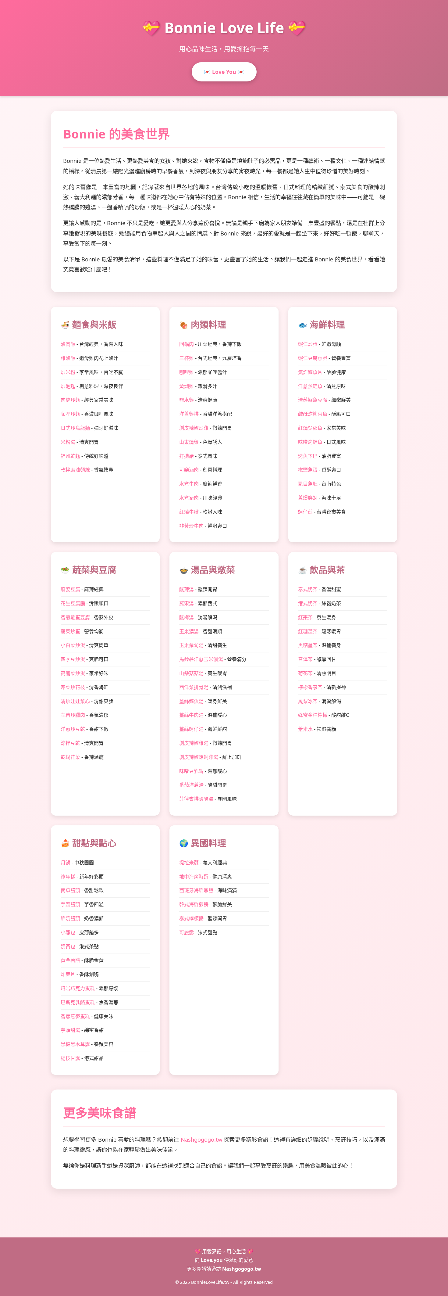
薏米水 (305, 729)
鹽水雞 (186, 400)
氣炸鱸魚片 (310, 372)
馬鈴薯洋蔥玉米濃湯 (201, 659)
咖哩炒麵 (70, 414)
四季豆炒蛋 (73, 659)
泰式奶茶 (308, 589)
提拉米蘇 (189, 862)
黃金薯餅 (70, 960)
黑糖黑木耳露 (75, 1044)
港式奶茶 (308, 603)
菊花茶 (305, 673)
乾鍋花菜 (70, 757)
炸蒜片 (68, 974)
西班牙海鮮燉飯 (196, 890)
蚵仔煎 (305, 511)
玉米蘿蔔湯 (191, 645)
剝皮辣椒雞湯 (193, 743)
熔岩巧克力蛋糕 (78, 988)
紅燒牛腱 (189, 511)
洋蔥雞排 (189, 414)
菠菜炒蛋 (70, 631)
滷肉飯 (68, 344)
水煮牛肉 (189, 483)
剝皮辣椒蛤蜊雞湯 (198, 757)
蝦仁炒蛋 (308, 344)
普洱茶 (305, 659)
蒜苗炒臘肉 (73, 715)
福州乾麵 (70, 456)
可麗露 (186, 932)
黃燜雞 (186, 386)
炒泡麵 (68, 386)
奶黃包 (68, 946)
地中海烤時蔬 (193, 876)
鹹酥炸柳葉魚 (312, 414)
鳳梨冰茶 (308, 701)
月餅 (65, 862)
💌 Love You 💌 (224, 71)
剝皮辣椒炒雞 (193, 428)
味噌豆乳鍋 (191, 771)
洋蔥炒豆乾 (73, 729)
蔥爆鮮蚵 (308, 497)
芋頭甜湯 (70, 1030)
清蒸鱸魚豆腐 (312, 400)
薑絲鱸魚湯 (191, 701)
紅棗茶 (305, 617)
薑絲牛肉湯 (191, 715)
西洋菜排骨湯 (193, 687)
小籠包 (68, 932)
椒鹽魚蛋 (308, 469)
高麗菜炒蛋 (73, 673)
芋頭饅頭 (70, 904)
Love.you (212, 1260)
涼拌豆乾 (70, 743)
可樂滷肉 (189, 469)
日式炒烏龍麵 (75, 428)
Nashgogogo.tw (201, 1139)
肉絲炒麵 (70, 400)
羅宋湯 (186, 603)
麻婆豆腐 (70, 589)
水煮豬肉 (189, 497)
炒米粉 (68, 372)
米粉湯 (68, 442)
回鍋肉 (186, 344)
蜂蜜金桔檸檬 (312, 715)
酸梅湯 (186, 617)
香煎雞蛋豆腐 (75, 617)
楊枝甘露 (70, 1058)
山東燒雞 (189, 442)
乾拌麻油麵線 (75, 469)
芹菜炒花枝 (73, 687)
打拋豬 (186, 456)
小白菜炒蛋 (73, 645)
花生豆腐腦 (73, 603)
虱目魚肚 (308, 483)
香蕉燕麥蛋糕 (75, 1016)
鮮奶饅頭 (70, 918)
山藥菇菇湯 (191, 673)
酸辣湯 (186, 589)
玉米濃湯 (189, 631)
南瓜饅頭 (70, 890)
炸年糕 (68, 876)
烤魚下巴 (308, 456)
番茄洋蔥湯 (191, 784)
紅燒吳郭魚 (310, 428)
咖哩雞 (186, 372)
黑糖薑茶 (308, 645)
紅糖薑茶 (308, 631)
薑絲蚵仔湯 (191, 729)
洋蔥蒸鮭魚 (310, 386)
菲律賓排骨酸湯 (196, 798)
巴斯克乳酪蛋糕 (78, 1002)
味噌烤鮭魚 (310, 442)
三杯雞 (186, 358)
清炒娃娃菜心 (75, 701)
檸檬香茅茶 (310, 687)
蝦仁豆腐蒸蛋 (312, 358)
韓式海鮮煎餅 (193, 904)
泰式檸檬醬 (191, 918)
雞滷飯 (68, 358)
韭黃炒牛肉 (191, 525)
